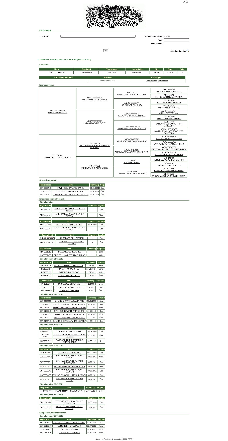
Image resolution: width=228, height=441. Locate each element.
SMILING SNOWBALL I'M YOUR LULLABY (69, 379)
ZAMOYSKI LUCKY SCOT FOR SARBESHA (169, 125)
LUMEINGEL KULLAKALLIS (69, 426)
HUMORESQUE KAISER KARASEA (168, 171)
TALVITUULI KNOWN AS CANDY (94, 168)
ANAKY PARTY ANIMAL (169, 113)
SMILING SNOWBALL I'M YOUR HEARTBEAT (69, 362)
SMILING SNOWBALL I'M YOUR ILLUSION (69, 371)
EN (184, 2)
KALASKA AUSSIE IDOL (57, 112)
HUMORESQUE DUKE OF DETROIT (169, 160)
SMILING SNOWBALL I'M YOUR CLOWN (69, 357)
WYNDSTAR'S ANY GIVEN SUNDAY (132, 141)
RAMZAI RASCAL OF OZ (68, 269)
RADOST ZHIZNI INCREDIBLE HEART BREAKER (69, 229)
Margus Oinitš (151, 81)
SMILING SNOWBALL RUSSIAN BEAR (69, 423)
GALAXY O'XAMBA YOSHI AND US (68, 266)
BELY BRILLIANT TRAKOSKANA (68, 391)
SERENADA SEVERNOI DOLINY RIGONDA (69, 408)
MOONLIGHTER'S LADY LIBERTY (169, 155)
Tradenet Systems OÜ (113, 439)
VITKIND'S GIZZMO (132, 163)
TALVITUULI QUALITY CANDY (57, 157)
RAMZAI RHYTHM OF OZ (69, 276)
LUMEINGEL (137, 72)
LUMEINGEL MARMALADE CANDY (70, 191)
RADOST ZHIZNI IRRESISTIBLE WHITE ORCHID (69, 341)
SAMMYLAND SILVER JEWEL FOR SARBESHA (168, 132)
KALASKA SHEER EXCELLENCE (131, 116)
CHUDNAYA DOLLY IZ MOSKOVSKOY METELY (69, 210)
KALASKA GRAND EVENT (94, 123)
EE (187, 2)
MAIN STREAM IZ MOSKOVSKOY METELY (70, 215)
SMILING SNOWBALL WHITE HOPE (69, 311)
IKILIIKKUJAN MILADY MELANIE (168, 97)
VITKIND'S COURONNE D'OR (168, 165)
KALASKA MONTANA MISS (169, 108)
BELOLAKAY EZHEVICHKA (69, 252)
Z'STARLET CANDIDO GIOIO (69, 287)
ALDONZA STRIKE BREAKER (169, 102)
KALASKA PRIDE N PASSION (72, 238)
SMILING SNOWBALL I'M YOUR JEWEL (69, 375)
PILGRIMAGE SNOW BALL (69, 352)
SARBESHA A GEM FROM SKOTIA (132, 129)
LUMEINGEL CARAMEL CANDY (70, 188)
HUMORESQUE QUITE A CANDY (132, 173)
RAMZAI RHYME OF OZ (69, 272)
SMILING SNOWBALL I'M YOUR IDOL (69, 366)
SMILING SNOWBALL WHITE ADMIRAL (69, 304)
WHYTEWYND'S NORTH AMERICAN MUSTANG (94, 147)
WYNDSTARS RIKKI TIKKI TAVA (169, 139)
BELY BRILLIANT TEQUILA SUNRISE (69, 255)
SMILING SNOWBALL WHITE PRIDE (69, 314)
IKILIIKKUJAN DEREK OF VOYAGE (131, 94)
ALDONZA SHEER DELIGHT (169, 118)
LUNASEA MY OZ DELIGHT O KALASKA (71, 242)
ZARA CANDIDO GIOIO (69, 291)
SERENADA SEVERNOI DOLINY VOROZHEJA (69, 402)
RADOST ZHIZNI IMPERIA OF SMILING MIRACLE (69, 336)
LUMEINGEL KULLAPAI (69, 429)
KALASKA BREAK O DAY (132, 105)
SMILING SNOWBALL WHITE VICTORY (69, 321)
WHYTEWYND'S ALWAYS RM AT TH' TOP (132, 152)
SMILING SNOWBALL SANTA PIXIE (69, 301)
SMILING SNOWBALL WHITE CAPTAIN (69, 308)
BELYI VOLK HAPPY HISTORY (69, 224)
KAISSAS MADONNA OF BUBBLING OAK (169, 176)
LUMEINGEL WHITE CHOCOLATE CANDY (70, 195)
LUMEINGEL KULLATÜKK (69, 433)
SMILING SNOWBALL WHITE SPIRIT (69, 318)
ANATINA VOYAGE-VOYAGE (169, 92)
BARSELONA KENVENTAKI (69, 284)
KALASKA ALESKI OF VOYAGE (94, 100)
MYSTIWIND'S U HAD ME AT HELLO (169, 144)
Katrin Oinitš (163, 81)
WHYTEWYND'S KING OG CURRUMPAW (169, 149)
